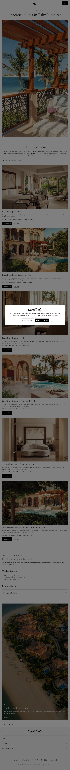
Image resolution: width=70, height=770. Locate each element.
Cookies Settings (27, 320)
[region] (35, 315)
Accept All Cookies (42, 320)
